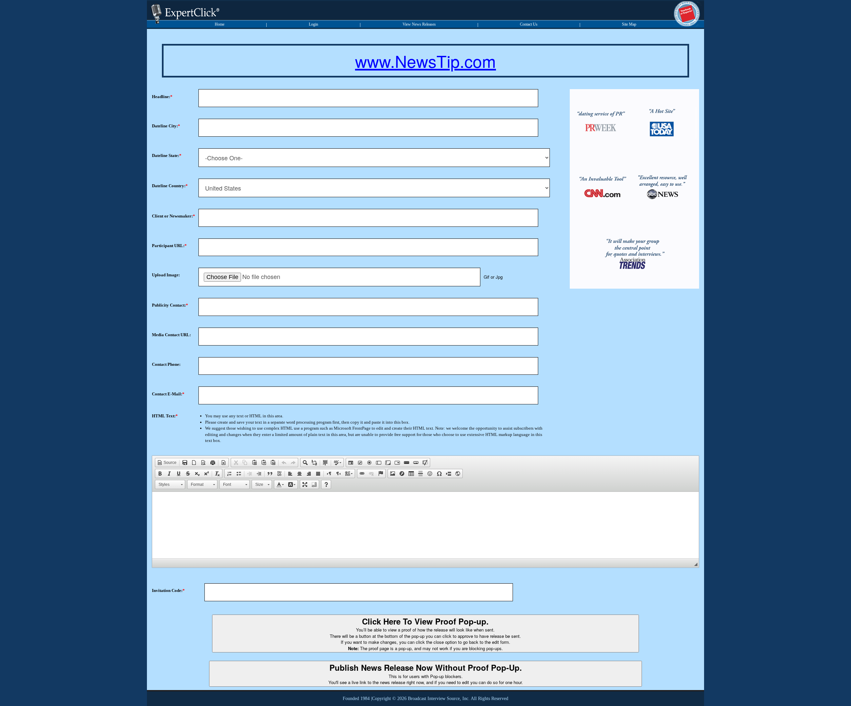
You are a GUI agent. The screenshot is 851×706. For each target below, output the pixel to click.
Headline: (161, 96)
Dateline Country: (168, 185)
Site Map (629, 24)
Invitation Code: (167, 590)
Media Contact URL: (171, 334)
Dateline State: (165, 155)
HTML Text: (164, 415)
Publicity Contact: (169, 305)
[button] (167, 462)
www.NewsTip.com (425, 60)
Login (313, 24)
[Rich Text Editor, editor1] (425, 525)
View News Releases (419, 24)
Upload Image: (166, 274)
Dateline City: (165, 125)
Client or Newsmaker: (172, 215)
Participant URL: (168, 245)
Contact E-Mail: (167, 393)
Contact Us (529, 24)
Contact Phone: (166, 364)
